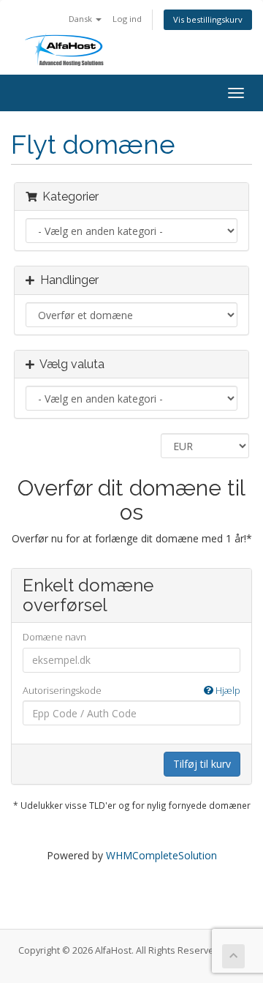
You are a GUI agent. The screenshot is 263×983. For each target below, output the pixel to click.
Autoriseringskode (131, 690)
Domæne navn (54, 636)
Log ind (127, 18)
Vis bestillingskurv (208, 19)
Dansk (81, 18)
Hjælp (226, 690)
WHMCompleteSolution (161, 855)
